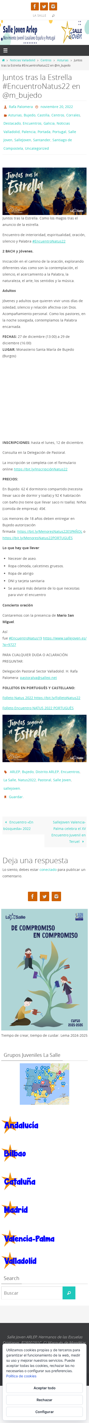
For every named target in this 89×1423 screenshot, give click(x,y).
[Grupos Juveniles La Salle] (44, 1072)
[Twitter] (44, 6)
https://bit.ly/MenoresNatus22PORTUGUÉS (37, 531)
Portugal (59, 127)
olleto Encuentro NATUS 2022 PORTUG (35, 701)
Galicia (49, 120)
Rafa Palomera (21, 106)
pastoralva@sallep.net (38, 671)
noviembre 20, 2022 (57, 106)
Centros (46, 60)
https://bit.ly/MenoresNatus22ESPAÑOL (49, 524)
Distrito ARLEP (47, 764)
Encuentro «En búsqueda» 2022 (18, 813)
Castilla (43, 113)
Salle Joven (62, 771)
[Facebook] (35, 6)
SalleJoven (22, 135)
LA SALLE (39, 15)
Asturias (62, 60)
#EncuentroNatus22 (49, 234)
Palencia (29, 127)
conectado (48, 858)
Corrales (73, 113)
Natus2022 (27, 771)
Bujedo (29, 113)
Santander (41, 135)
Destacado (12, 120)
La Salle (9, 771)
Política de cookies (21, 1376)
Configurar (44, 1412)
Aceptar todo (45, 1388)
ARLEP (15, 764)
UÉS (70, 701)
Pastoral (44, 771)
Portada (44, 127)
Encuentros (32, 120)
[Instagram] (53, 6)
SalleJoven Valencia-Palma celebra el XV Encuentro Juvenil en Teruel (68, 820)
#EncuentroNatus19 (25, 631)
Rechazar (44, 1400)
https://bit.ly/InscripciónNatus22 (40, 462)
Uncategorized (37, 142)
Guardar (16, 785)
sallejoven (11, 778)
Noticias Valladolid (22, 60)
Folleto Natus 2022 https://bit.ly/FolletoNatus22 (41, 691)
